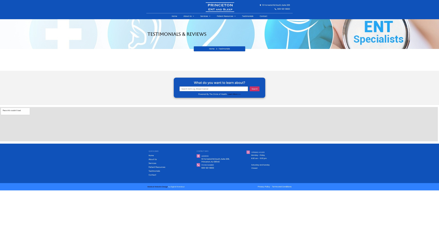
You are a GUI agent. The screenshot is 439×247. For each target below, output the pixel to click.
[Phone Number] (198, 165)
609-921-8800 (207, 168)
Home (174, 16)
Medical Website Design (157, 186)
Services (204, 16)
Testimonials (247, 16)
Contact (263, 16)
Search (255, 89)
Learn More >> (234, 94)
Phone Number (207, 165)
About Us (187, 16)
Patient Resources (225, 16)
